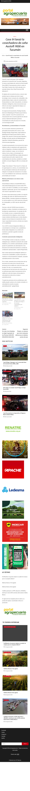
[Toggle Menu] (27, 30)
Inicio (3, 55)
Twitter (3, 732)
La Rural (9, 371)
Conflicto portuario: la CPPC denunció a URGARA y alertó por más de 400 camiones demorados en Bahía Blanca (15, 592)
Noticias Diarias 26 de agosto (9, 586)
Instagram (3, 734)
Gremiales (6, 700)
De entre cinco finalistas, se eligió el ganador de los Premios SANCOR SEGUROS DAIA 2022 (8, 333)
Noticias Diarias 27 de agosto (9, 582)
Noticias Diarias (7, 652)
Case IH (14, 36)
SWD (18, 754)
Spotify (3, 738)
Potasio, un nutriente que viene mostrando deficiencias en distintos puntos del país (21, 333)
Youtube (3, 736)
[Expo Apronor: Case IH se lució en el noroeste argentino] (7, 295)
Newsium (12, 760)
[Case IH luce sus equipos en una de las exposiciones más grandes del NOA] (7, 314)
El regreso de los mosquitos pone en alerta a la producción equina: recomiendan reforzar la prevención (13, 600)
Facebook (3, 730)
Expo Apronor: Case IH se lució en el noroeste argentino (7, 300)
